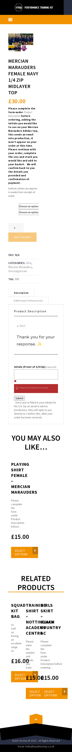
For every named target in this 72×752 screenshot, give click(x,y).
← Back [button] (21, 325)
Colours (13, 211)
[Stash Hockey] (35, 7)
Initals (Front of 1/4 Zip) (35, 366)
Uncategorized (17, 271)
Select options (21, 552)
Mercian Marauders (20, 267)
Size (11, 205)
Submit (19, 398)
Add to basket (22, 237)
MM (17, 279)
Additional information (28, 300)
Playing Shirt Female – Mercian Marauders (24, 478)
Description (21, 292)
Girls (28, 263)
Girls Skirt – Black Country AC (51, 619)
